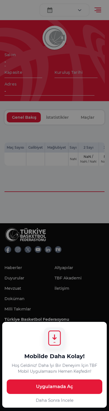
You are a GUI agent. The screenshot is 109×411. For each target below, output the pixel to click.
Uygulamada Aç (54, 386)
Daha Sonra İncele (55, 400)
